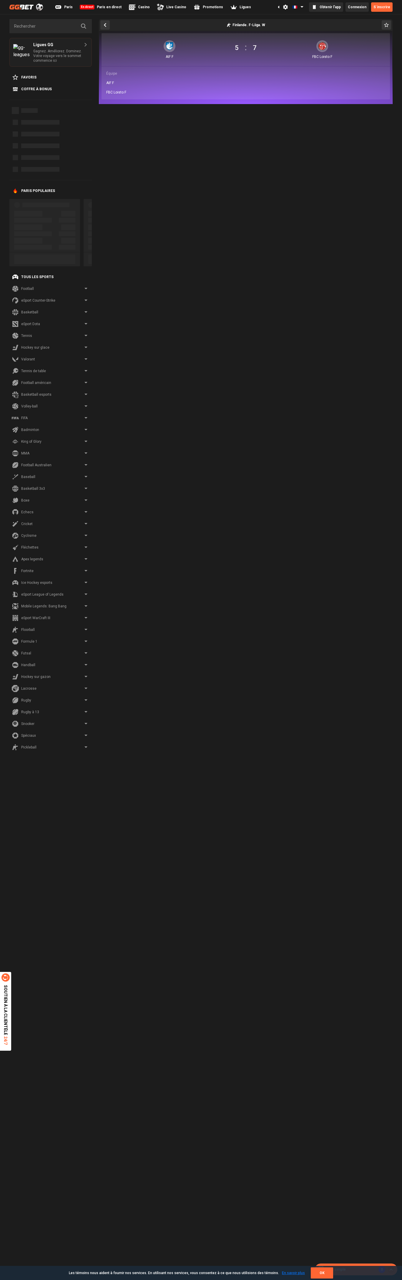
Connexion (357, 7)
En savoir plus (293, 1273)
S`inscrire (381, 7)
